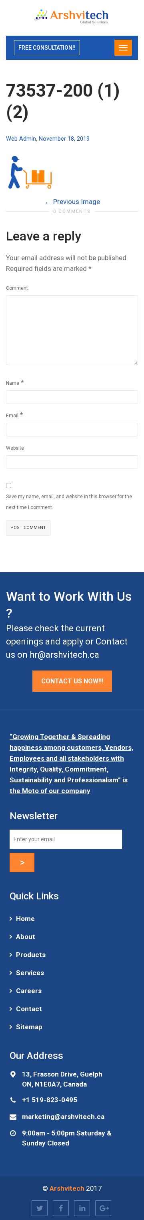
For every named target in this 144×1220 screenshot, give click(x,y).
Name (12, 383)
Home (25, 919)
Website (15, 448)
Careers (29, 991)
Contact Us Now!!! (72, 681)
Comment (17, 288)
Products (31, 955)
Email (12, 415)
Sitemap (29, 1027)
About (25, 937)
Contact (29, 1009)
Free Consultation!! (47, 47)
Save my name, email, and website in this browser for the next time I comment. (69, 502)
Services (30, 973)
